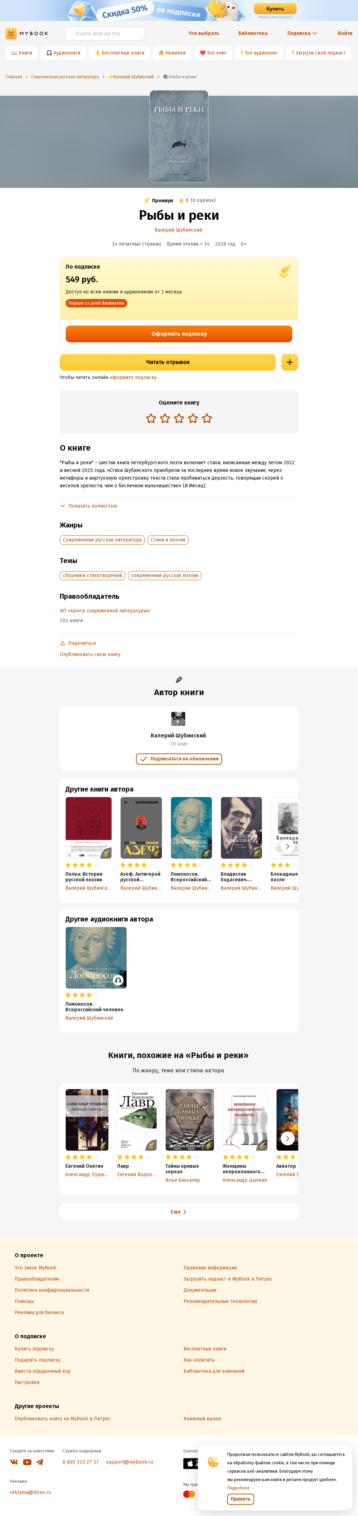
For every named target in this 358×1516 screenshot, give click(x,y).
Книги (25, 53)
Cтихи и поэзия (168, 540)
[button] (288, 846)
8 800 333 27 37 (81, 1462)
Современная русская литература (102, 540)
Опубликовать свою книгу (90, 654)
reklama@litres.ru (30, 1492)
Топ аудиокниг (261, 53)
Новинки (176, 53)
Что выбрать (203, 33)
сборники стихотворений (92, 575)
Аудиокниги (66, 53)
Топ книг (217, 53)
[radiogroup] (179, 419)
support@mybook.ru (129, 1462)
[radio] (151, 418)
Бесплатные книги (123, 53)
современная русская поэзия (164, 575)
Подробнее (238, 1488)
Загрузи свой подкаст (321, 53)
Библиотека (252, 33)
